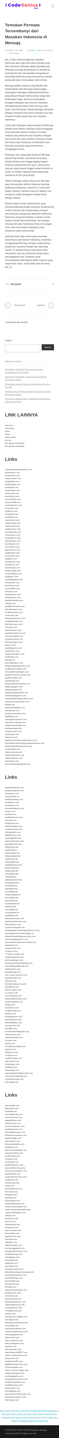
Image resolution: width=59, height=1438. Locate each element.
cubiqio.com (10, 603)
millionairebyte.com (13, 758)
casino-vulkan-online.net (16, 1355)
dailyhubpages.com (14, 686)
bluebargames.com (13, 1129)
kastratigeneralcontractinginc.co (19, 933)
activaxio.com (11, 591)
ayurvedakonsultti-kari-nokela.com (20, 942)
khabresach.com (12, 1388)
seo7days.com (11, 1266)
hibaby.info (10, 704)
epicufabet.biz (11, 900)
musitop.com (11, 1040)
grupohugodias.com (14, 1002)
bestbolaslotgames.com (15, 695)
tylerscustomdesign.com (16, 1150)
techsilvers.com (12, 1008)
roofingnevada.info (13, 728)
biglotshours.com (12, 835)
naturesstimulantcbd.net (16, 1076)
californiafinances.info (15, 1305)
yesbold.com (10, 814)
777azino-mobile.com (14, 954)
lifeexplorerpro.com (13, 624)
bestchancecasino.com (15, 713)
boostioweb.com (12, 475)
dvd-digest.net (11, 1319)
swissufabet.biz (12, 862)
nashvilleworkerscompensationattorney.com (25, 743)
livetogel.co (10, 660)
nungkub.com (11, 1055)
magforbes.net (11, 1180)
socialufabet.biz (12, 883)
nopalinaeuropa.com (14, 1079)
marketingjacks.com (14, 1376)
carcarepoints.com (13, 996)
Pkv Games (14, 53)
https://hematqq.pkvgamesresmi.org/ (29, 1421)
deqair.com (10, 1005)
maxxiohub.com (12, 520)
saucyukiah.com (12, 1105)
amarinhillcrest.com (14, 1189)
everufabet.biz (11, 909)
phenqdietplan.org (13, 1022)
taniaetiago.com (12, 1064)
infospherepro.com (13, 609)
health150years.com (14, 1165)
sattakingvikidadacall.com (16, 692)
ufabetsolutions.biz (13, 880)
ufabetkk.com (11, 1242)
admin (33, 50)
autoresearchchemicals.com (18, 1394)
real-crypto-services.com (16, 975)
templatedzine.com (13, 1016)
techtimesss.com (12, 1156)
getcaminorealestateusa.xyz (17, 764)
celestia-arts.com (12, 1123)
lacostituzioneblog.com (15, 1046)
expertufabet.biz (12, 853)
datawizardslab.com (14, 600)
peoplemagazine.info (14, 790)
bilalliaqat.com (11, 716)
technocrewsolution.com (16, 1171)
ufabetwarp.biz (11, 847)
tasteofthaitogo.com (14, 1278)
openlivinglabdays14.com (16, 939)
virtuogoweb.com (12, 832)
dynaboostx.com (12, 562)
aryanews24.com (12, 948)
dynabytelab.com (12, 484)
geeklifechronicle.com (15, 606)
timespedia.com (12, 1233)
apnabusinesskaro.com (15, 1397)
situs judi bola (22, 1411)
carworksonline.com (14, 1153)
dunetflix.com (11, 1028)
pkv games (16, 284)
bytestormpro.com (13, 630)
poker (7, 431)
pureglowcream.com (14, 1269)
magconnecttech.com (14, 654)
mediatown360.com (14, 1361)
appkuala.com (11, 1263)
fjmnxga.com (11, 1287)
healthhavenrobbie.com (15, 669)
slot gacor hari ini (20, 1417)
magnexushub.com (13, 829)
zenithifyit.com (11, 517)
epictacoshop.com (13, 1299)
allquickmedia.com (13, 1245)
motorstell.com (11, 1162)
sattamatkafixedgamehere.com (19, 698)
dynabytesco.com (13, 594)
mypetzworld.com (13, 978)
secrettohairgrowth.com (15, 1275)
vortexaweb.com (12, 526)
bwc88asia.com (12, 987)
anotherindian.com (13, 1058)
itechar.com (10, 811)
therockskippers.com (14, 1343)
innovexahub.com (13, 499)
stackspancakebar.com (15, 1328)
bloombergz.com (12, 1200)
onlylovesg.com (12, 681)
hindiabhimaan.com (14, 1385)
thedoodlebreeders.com (16, 999)
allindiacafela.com (13, 1349)
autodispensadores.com (16, 719)
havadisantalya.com (14, 799)
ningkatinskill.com (13, 1010)
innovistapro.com (12, 568)
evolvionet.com (12, 487)
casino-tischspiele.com (15, 1212)
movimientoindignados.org (17, 1031)
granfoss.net (10, 1346)
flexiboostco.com (12, 472)
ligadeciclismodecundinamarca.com (21, 740)
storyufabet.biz (11, 897)
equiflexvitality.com (13, 678)
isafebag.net (10, 1197)
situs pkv (9, 425)
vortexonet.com (12, 493)
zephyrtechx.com (12, 550)
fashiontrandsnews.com (15, 921)
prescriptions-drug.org (15, 1168)
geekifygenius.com (13, 648)
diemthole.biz (11, 1239)
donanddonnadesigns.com (17, 672)
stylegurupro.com (13, 597)
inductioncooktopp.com (15, 722)
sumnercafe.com (12, 1025)
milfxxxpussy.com (13, 1034)
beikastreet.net (11, 1108)
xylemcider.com (12, 1061)
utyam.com (10, 1043)
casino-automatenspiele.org (17, 1209)
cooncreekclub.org (13, 1117)
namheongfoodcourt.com (16, 1331)
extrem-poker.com (13, 990)
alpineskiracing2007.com (16, 1352)
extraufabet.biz (11, 874)
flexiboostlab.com (13, 570)
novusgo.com (11, 627)
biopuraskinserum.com (15, 1302)
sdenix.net (9, 1186)
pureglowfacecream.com (16, 1251)
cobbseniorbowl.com (14, 957)
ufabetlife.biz (10, 877)
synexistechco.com (13, 505)
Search (8, 340)
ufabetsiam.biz (11, 859)
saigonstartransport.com (16, 1290)
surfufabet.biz (11, 886)
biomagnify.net (11, 1082)
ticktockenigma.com (14, 642)
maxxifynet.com (12, 496)
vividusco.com (11, 511)
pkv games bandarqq (14, 443)
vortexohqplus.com (13, 573)
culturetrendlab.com (14, 636)
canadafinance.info (13, 1308)
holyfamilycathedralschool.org (18, 746)
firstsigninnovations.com (16, 1135)
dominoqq (9, 428)
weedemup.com (12, 710)
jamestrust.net (11, 1218)
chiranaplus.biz (12, 1325)
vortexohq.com (11, 615)
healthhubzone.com (14, 817)
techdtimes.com (12, 802)
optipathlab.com (12, 481)
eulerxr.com (10, 645)
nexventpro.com (12, 547)
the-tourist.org (11, 1192)
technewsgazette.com (15, 1248)
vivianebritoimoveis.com (16, 1177)
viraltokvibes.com (13, 1174)
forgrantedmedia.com (14, 1144)
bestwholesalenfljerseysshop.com (20, 936)
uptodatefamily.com (14, 1037)
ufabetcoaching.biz (13, 752)
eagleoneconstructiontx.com (18, 675)
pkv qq (8, 440)
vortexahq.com (11, 514)
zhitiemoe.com (11, 1052)
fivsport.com (10, 1013)
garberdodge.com (13, 1138)
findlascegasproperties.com (17, 666)
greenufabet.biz (12, 868)
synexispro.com (12, 734)
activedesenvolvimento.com (17, 684)
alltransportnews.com (14, 918)
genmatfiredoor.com (14, 663)
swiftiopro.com (11, 576)
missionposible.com (14, 1367)
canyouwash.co (12, 796)
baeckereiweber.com (14, 787)
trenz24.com (10, 1221)
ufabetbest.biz (11, 889)
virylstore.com (11, 1159)
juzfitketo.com (11, 1067)
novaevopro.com (12, 535)
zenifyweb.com (11, 657)
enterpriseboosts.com (15, 1203)
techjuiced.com (12, 823)
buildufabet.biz (11, 915)
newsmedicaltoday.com (15, 725)
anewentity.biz (11, 1260)
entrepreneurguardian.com (17, 701)
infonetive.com (11, 1296)
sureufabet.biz (11, 891)
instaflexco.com (12, 565)
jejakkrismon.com (13, 1236)
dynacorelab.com (13, 502)
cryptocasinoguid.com (15, 927)
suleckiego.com (12, 1400)
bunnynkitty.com (12, 1281)
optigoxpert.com (12, 553)
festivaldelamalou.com (15, 1132)
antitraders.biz (11, 945)
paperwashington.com (15, 707)
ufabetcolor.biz (11, 871)
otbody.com (10, 1215)
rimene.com (10, 1313)
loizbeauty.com (11, 1227)
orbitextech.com (12, 651)
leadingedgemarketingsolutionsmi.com (22, 930)
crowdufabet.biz (12, 912)
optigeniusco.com (13, 529)
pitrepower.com (12, 1358)
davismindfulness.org (14, 755)
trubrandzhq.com (12, 541)
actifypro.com (11, 559)
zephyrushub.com (13, 478)
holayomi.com (11, 737)
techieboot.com (12, 805)
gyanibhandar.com (13, 844)
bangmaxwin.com (13, 1293)
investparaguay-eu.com (15, 984)
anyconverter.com (13, 1230)
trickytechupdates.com (15, 1382)
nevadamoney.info (13, 1311)
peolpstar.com (11, 1147)
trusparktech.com (13, 538)
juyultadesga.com (13, 972)
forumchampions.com (15, 1126)
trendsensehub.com (14, 639)
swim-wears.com (12, 1141)
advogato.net (11, 1194)
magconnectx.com (13, 731)
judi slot (9, 1411)
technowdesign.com (14, 960)
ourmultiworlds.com (14, 1114)
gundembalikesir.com (14, 808)
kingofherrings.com (13, 1254)
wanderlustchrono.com (15, 633)
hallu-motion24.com (14, 1340)
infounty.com (10, 981)
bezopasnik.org (12, 1284)
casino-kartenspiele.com (16, 1206)
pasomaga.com (12, 1070)
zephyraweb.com (12, 523)
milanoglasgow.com (14, 1334)
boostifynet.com (12, 544)
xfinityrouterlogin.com (14, 1373)
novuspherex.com (13, 532)
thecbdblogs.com (12, 1391)
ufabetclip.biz (11, 850)
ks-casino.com (11, 993)
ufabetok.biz (10, 906)
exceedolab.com (12, 588)
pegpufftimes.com (13, 1120)
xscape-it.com (11, 951)
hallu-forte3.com (12, 1337)
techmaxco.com (12, 585)
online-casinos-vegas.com (17, 1370)
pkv (2, 1411)
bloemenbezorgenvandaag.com (19, 1272)
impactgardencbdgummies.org (19, 1073)
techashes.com (12, 793)
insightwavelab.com (14, 621)
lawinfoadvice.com (13, 1019)
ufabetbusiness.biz (13, 865)
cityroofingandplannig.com (17, 966)
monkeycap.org (12, 1183)
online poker (10, 437)
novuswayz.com (12, 556)
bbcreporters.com (13, 924)
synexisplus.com (12, 490)
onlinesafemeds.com (14, 841)
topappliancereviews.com (16, 1379)
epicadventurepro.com (15, 618)
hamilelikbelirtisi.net (14, 579)
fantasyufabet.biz (12, 856)
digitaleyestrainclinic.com (16, 1364)
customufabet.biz (12, 894)
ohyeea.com (10, 1049)
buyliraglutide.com (13, 838)
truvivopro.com (11, 508)
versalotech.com (12, 582)
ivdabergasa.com (13, 969)
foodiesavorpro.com (14, 612)
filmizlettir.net (11, 1111)
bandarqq (36, 1411)
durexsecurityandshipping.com (19, 963)
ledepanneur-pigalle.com (16, 1316)
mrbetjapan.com (12, 1257)
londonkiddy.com (12, 749)
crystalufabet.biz (12, 903)
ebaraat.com (10, 820)
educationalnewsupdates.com (18, 469)
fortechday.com (12, 761)
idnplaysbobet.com (13, 689)
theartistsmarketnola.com (16, 1322)
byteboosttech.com (13, 826)
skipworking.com (12, 1224)
